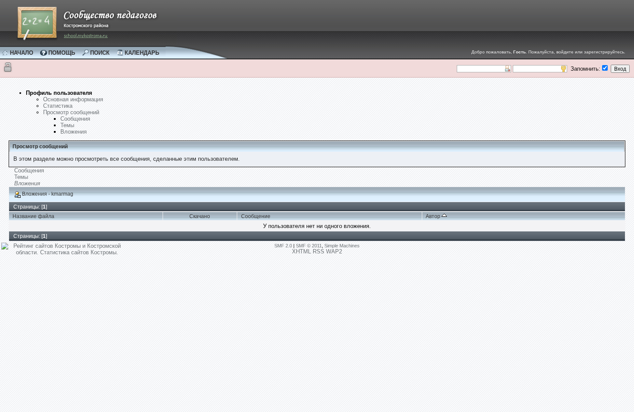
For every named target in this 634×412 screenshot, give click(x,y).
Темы (67, 125)
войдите (565, 52)
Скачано (199, 216)
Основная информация (73, 99)
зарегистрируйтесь (604, 52)
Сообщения (75, 118)
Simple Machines (342, 245)
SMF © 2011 (309, 245)
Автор (434, 216)
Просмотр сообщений (71, 112)
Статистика (57, 106)
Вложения (73, 131)
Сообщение (255, 216)
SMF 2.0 (283, 245)
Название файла (33, 216)
